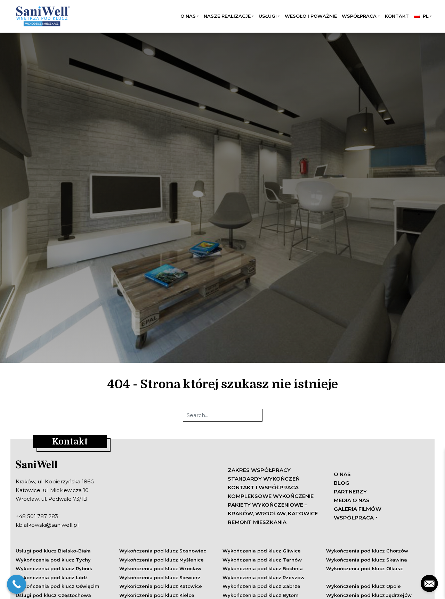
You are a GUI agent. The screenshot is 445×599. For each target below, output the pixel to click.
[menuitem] (423, 16)
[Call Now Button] (16, 584)
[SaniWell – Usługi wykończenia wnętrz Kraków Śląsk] (42, 16)
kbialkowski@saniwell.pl (47, 525)
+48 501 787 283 (37, 516)
